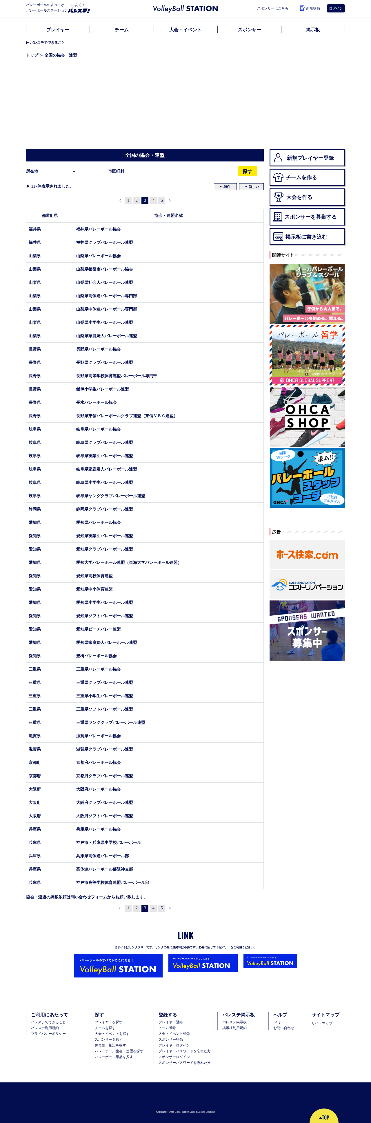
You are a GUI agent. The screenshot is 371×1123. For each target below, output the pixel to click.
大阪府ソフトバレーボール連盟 (104, 816)
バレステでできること (47, 42)
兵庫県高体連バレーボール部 (102, 856)
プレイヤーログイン (174, 1045)
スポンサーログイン (174, 1057)
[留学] (307, 356)
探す (247, 171)
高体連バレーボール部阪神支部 (104, 869)
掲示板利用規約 (234, 1028)
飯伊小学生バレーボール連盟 (102, 389)
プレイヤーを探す (109, 1022)
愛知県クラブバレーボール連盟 (104, 549)
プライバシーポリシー (48, 1033)
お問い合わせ (283, 1028)
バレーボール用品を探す (114, 1057)
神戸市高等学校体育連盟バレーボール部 (112, 882)
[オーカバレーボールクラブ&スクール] (307, 294)
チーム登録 (167, 1028)
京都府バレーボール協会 (98, 762)
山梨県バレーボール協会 (98, 256)
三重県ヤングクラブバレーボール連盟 (110, 722)
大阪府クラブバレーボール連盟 (104, 802)
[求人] (307, 478)
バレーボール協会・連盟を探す (119, 1051)
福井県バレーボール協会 (98, 229)
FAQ (276, 1022)
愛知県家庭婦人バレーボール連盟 (106, 642)
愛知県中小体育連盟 (94, 589)
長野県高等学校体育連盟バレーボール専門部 (116, 376)
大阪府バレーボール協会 (98, 789)
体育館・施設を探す (110, 1045)
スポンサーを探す (109, 1039)
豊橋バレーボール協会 (96, 656)
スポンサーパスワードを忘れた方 (185, 1062)
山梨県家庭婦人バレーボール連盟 (106, 336)
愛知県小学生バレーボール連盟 (104, 602)
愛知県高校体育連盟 (94, 576)
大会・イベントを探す (112, 1033)
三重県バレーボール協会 (98, 669)
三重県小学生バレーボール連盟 (104, 696)
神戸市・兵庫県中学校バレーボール (108, 842)
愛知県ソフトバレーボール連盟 (104, 616)
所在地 (32, 171)
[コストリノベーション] (307, 585)
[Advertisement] (185, 105)
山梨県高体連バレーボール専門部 (106, 296)
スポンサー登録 (171, 1039)
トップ (32, 55)
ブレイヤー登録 (171, 1022)
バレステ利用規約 (45, 1028)
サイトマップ (322, 1023)
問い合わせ (81, 897)
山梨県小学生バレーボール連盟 (104, 322)
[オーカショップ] (307, 417)
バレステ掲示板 (234, 1022)
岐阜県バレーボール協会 (98, 429)
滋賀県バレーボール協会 (98, 736)
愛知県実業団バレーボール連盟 (104, 536)
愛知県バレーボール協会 (98, 522)
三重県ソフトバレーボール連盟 (104, 709)
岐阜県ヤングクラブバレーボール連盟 (110, 496)
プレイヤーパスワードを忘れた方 (185, 1051)
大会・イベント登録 (174, 1033)
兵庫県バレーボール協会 (98, 829)
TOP (325, 1117)
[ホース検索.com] (307, 555)
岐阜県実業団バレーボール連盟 (104, 456)
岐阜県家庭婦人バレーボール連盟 (106, 469)
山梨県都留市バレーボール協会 (104, 269)
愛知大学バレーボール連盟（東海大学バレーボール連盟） (129, 562)
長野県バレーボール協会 (98, 349)
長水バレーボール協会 (96, 402)
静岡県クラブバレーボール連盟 (104, 509)
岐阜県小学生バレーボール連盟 (104, 482)
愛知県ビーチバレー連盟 (98, 629)
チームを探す (105, 1028)
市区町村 (116, 171)
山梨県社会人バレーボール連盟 (104, 282)
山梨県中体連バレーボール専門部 (106, 309)
